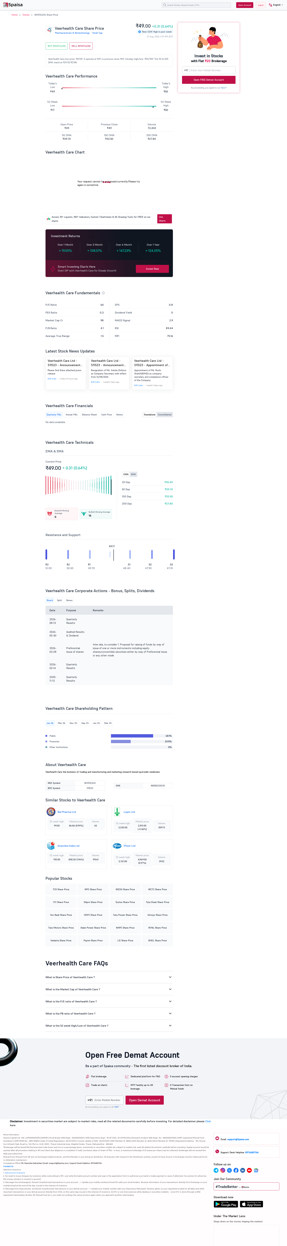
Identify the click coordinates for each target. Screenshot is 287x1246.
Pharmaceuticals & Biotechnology (72, 33)
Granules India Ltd (68, 845)
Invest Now (152, 268)
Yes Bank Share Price (61, 914)
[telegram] (216, 1171)
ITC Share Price (61, 902)
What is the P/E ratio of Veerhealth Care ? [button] (71, 1001)
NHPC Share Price (125, 927)
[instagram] (222, 1171)
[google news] (255, 1171)
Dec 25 (73, 723)
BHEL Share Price (157, 940)
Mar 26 (61, 723)
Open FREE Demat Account (209, 79)
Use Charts (162, 218)
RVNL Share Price (157, 927)
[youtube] (249, 1171)
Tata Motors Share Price (61, 927)
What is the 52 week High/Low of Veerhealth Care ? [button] (77, 1025)
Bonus (69, 600)
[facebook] (236, 1171)
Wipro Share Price (93, 902)
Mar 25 (108, 723)
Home (15, 14)
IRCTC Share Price (157, 889)
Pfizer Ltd (129, 845)
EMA (126, 474)
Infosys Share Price (157, 914)
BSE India (52, 378)
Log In (261, 5)
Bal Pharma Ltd (67, 812)
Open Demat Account (144, 1100)
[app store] (251, 1205)
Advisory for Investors (15, 1172)
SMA (133, 474)
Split (59, 600)
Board (50, 600)
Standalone (149, 414)
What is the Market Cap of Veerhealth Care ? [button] (73, 989)
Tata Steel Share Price (157, 902)
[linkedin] (242, 1171)
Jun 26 (50, 723)
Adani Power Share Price (93, 927)
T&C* (116, 1107)
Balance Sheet (89, 414)
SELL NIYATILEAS (81, 45)
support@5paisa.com (238, 1139)
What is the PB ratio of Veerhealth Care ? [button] (71, 1013)
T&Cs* (224, 87)
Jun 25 (96, 723)
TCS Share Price (61, 889)
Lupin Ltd (129, 812)
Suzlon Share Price (125, 902)
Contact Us (8, 1166)
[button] (274, 5)
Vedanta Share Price (60, 940)
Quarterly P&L (54, 414)
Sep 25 (85, 723)
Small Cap (97, 33)
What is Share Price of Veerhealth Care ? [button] (70, 977)
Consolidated (164, 414)
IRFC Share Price (93, 889)
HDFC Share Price (93, 914)
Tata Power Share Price (125, 914)
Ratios (119, 414)
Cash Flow (106, 414)
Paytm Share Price (93, 940)
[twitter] (229, 1171)
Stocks (26, 14)
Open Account (244, 5)
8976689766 (252, 1152)
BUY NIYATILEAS (57, 45)
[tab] (109, 977)
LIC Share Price (125, 940)
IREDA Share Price (125, 889)
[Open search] (164, 5)
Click (208, 1121)
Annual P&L (72, 414)
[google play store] (226, 1205)
